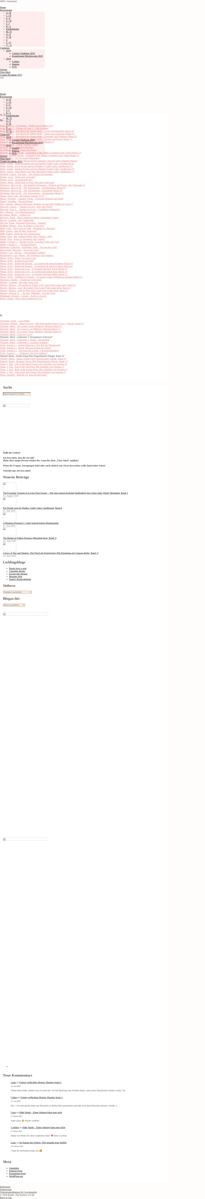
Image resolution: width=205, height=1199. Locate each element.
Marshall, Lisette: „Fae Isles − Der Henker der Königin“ (26, 174)
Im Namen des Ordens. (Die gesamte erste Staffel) (43, 1142)
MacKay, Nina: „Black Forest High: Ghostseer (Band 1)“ (27, 142)
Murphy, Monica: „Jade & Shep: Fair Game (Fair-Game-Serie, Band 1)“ (34, 290)
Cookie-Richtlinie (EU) (11, 75)
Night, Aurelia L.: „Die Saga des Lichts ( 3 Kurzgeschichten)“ (29, 350)
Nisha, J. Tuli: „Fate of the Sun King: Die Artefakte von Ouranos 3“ (32, 367)
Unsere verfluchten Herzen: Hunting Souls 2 (40, 1082)
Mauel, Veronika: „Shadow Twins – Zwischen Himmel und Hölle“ (32, 198)
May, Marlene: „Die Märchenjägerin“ (17, 212)
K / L (8, 26)
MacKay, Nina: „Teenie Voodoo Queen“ (19, 144)
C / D (8, 15)
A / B (8, 13)
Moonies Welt (15, 576)
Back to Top (6, 1197)
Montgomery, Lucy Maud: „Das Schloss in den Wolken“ (27, 255)
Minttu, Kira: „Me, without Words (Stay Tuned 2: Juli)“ (26, 236)
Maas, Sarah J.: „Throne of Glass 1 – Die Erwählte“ (24, 128)
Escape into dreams (18, 574)
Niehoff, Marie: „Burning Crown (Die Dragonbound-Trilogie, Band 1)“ (34, 361)
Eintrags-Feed (15, 1171)
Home (3, 7)
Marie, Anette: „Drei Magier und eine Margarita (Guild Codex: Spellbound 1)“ (37, 171)
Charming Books (17, 571)
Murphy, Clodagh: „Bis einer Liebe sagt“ (19, 282)
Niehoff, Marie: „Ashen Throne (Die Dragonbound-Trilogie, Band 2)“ (33, 358)
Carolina (15, 1127)
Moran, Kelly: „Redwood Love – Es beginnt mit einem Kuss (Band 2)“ (34, 271)
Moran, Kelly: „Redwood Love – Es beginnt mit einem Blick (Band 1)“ (34, 274)
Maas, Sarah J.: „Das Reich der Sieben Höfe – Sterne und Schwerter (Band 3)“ (37, 134)
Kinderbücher (12, 29)
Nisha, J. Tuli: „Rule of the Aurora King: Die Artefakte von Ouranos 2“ (34, 369)
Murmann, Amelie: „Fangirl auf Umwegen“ (21, 279)
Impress (15, 64)
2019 (8, 50)
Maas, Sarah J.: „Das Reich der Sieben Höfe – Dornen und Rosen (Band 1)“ (36, 139)
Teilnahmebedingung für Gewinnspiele (18, 1192)
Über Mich (5, 72)
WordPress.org (16, 1176)
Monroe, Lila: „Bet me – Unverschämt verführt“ (23, 252)
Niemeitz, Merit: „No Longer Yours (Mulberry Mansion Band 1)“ (31, 331)
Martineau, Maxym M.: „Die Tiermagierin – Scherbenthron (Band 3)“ (33, 188)
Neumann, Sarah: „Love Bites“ (15, 321)
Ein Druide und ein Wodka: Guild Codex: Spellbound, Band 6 (32, 508)
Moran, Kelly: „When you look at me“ (18, 258)
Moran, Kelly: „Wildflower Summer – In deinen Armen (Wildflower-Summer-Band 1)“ (41, 277)
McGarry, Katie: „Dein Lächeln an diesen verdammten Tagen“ (29, 217)
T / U (8, 42)
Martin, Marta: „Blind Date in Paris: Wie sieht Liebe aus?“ (27, 182)
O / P (8, 34)
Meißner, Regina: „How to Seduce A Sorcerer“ (22, 225)
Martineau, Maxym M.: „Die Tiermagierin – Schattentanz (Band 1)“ (32, 193)
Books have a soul (17, 568)
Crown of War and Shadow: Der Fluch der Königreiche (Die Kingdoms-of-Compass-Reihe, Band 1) (50, 553)
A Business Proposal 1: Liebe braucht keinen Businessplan (31, 523)
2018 (8, 58)
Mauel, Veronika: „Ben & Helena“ (16, 201)
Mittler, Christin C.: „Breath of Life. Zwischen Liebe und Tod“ (29, 242)
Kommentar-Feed (17, 1173)
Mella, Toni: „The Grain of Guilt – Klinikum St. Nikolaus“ (28, 228)
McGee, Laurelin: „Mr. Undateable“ (17, 220)
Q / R (8, 37)
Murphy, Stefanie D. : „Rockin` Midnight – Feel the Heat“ (28, 293)
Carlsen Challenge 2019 (23, 53)
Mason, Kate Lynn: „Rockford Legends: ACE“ (22, 196)
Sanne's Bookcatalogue (20, 579)
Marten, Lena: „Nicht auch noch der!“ (18, 177)
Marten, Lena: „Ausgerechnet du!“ (16, 179)
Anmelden (14, 1168)
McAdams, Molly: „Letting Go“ (15, 215)
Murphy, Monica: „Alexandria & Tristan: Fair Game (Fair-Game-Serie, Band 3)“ (38, 285)
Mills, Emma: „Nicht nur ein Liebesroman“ (20, 234)
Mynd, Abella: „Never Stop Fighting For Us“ (21, 298)
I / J (7, 23)
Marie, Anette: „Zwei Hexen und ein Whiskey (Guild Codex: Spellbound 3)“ (36, 166)
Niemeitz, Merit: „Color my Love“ (16, 334)
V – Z (9, 45)
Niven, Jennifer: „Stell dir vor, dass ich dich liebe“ (23, 375)
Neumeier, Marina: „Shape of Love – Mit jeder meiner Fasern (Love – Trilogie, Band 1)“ (42, 323)
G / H (8, 21)
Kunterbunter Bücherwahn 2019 (27, 56)
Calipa (14, 1097)
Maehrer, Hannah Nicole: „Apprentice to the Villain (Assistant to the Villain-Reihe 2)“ (40, 152)
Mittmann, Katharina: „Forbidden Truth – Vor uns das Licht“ (28, 247)
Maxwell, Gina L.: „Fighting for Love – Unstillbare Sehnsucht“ (30, 209)
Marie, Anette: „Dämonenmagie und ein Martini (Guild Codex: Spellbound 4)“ (37, 163)
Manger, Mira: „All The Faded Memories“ (20, 158)
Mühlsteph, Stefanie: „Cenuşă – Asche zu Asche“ (23, 296)
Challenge (5, 48)
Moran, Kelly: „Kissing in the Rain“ (17, 261)
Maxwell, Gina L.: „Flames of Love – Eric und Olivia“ (26, 207)
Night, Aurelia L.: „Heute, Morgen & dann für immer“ (25, 348)
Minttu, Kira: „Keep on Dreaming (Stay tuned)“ (22, 239)
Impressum (5, 1186)
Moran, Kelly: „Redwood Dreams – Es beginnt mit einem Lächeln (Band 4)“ (36, 266)
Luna (13, 1082)
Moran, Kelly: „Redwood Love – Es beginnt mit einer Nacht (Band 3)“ (34, 269)
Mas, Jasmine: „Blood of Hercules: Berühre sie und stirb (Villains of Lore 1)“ (36, 204)
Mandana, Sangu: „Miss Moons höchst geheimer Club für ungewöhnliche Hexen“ (39, 161)
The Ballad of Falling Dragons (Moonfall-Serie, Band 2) (29, 538)
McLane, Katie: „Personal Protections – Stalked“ (23, 223)
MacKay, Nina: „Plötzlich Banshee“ (17, 147)
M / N (9, 31)
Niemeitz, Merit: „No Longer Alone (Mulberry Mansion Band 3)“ (31, 326)
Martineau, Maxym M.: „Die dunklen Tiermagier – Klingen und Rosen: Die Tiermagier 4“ (42, 185)
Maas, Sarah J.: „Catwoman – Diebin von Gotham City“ (26, 125)
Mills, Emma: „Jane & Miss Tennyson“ (18, 231)
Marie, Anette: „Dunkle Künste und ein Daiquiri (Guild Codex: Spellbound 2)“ (37, 169)
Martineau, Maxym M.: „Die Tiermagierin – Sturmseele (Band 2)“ (31, 190)
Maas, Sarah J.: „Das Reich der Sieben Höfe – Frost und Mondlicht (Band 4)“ (37, 131)
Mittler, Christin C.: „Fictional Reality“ (18, 244)
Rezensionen (6, 10)
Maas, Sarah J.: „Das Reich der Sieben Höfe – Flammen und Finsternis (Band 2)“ (38, 136)
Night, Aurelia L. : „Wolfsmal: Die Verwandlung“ (24, 353)
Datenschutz (6, 1189)
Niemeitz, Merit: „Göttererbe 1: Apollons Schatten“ (24, 342)
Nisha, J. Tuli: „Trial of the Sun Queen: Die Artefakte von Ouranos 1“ (33, 372)
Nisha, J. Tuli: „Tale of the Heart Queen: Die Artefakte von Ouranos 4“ (33, 364)
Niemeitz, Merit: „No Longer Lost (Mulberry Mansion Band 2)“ (30, 329)
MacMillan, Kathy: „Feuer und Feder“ (18, 150)
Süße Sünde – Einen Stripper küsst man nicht (40, 1112)
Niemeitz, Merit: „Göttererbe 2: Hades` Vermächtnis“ (25, 340)
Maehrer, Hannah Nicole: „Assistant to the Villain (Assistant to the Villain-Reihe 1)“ (40, 155)
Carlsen (15, 61)
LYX (14, 67)
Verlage (3, 69)
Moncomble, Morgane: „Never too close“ (19, 250)
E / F (8, 18)
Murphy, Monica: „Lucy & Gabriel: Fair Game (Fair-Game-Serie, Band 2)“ (35, 288)
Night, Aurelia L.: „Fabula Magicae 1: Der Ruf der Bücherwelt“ (30, 345)
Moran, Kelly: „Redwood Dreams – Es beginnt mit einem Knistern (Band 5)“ (36, 263)
